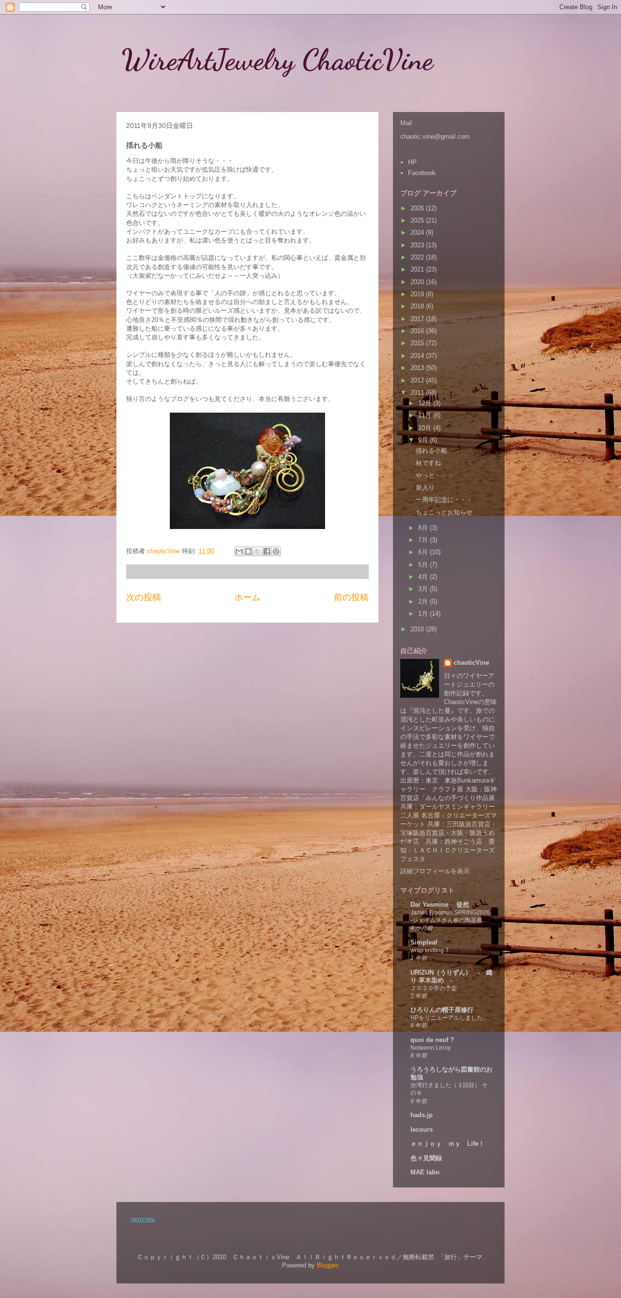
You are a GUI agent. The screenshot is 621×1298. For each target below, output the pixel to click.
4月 (424, 576)
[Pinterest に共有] (276, 551)
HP (412, 162)
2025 (418, 220)
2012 (418, 380)
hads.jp (421, 1115)
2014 (418, 355)
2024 (418, 232)
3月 (424, 589)
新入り (425, 487)
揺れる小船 (431, 450)
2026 (418, 208)
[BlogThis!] (248, 551)
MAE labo (425, 1172)
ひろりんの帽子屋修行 (442, 1009)
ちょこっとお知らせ (444, 512)
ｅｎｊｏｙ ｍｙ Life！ (447, 1143)
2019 (418, 294)
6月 (424, 552)
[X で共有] (257, 551)
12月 (425, 403)
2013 (418, 367)
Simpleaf (423, 942)
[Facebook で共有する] (267, 551)
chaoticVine (471, 662)
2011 (418, 392)
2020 (418, 282)
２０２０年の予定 (433, 988)
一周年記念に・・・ (444, 499)
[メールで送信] (239, 551)
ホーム (247, 597)
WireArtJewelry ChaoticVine (291, 59)
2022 (418, 257)
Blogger (327, 1265)
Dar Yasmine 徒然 (439, 904)
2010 (418, 629)
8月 (424, 527)
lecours (421, 1129)
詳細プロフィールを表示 (435, 871)
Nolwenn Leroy (430, 1047)
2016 (418, 331)
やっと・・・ (435, 475)
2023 (418, 245)
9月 (424, 440)
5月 (424, 564)
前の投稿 (351, 597)
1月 (424, 613)
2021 (418, 269)
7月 (424, 540)
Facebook (422, 172)
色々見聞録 (426, 1158)
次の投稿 (143, 597)
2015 (418, 343)
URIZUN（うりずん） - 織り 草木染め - (451, 976)
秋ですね (428, 462)
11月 (425, 415)
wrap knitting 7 (429, 950)
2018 (418, 306)
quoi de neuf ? (432, 1039)
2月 (424, 601)
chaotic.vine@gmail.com (435, 136)
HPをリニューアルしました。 (449, 1017)
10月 (425, 428)
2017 (418, 318)
